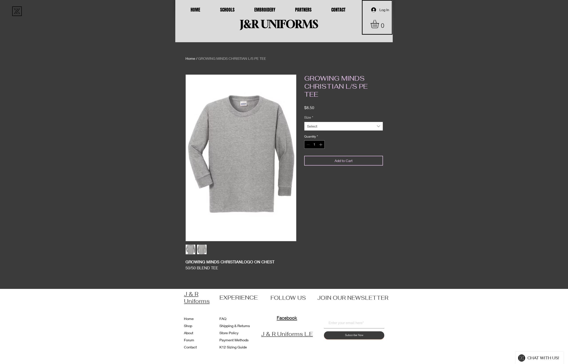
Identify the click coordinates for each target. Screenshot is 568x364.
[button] (380, 24)
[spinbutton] (314, 144)
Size (308, 117)
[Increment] (321, 144)
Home (190, 58)
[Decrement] (307, 144)
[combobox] (343, 126)
